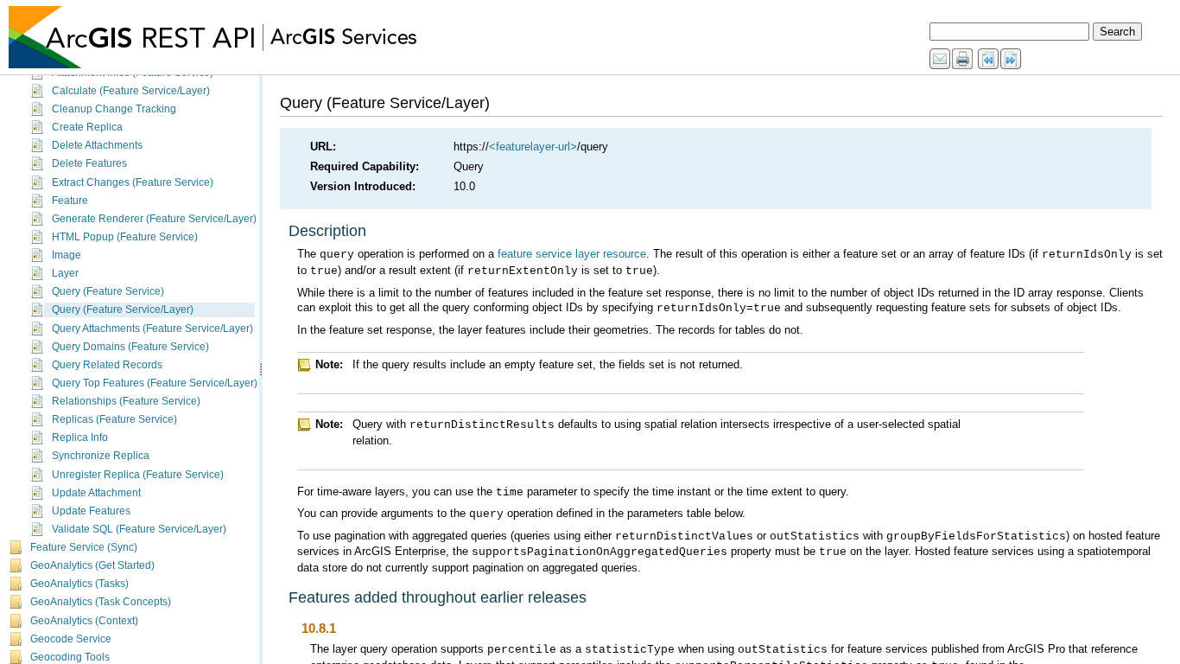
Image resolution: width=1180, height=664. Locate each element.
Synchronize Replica (100, 455)
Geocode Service (70, 639)
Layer (65, 273)
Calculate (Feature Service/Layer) (131, 91)
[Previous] (989, 59)
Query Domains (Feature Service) (130, 347)
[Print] (963, 59)
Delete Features (89, 163)
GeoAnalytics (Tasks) (79, 583)
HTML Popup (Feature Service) (125, 237)
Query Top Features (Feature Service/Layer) (154, 383)
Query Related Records (107, 365)
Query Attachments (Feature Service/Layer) (152, 328)
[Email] (940, 59)
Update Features (91, 511)
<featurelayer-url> (533, 146)
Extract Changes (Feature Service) (132, 182)
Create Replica (87, 127)
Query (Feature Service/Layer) (122, 309)
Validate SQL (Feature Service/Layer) (139, 529)
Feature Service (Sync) (83, 547)
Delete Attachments (97, 145)
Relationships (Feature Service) (126, 401)
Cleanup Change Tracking (114, 109)
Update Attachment (96, 493)
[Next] (1011, 59)
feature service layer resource (572, 253)
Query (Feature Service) (108, 291)
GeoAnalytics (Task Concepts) (100, 602)
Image (66, 255)
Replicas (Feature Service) (114, 419)
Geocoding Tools (70, 657)
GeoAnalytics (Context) (84, 621)
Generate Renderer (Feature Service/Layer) (154, 219)
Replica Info (80, 437)
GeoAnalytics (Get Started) (92, 565)
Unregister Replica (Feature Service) (138, 474)
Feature (70, 200)
